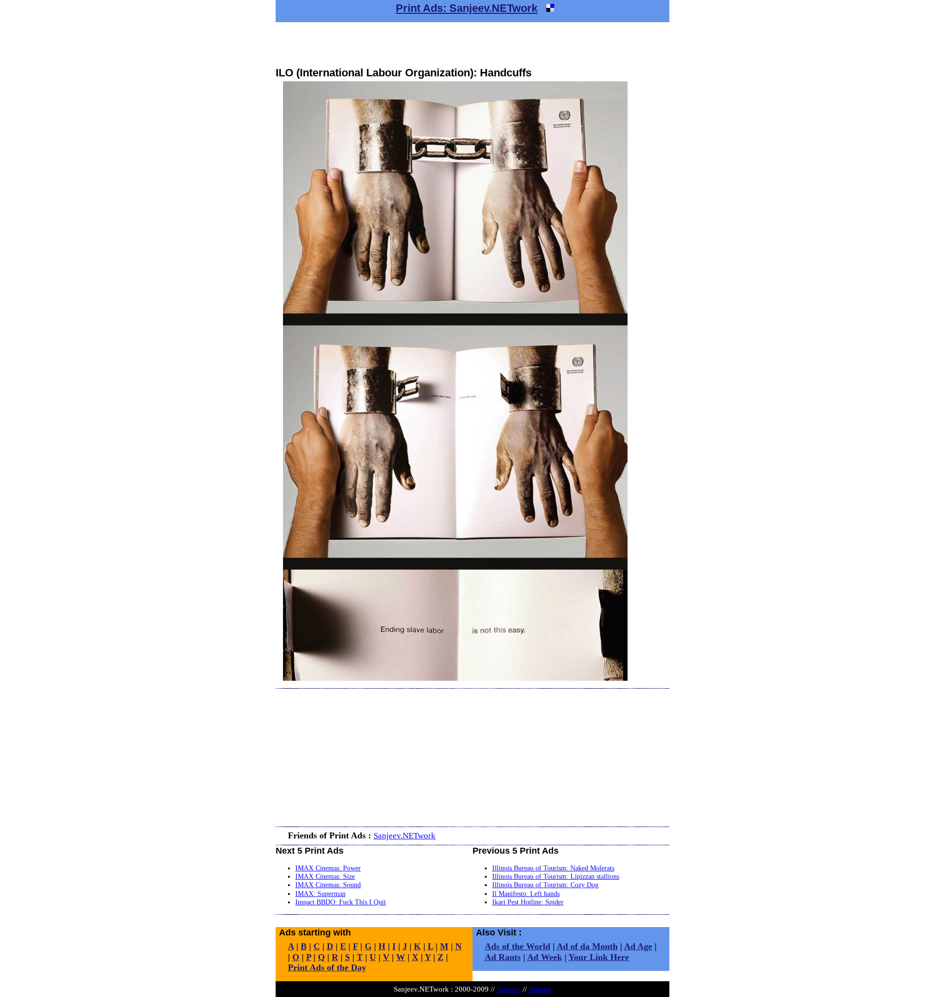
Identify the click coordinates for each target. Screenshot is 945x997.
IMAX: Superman (320, 893)
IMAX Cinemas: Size (325, 876)
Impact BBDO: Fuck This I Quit (340, 902)
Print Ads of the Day (327, 967)
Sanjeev (509, 989)
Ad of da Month (587, 946)
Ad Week (544, 957)
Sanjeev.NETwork (405, 835)
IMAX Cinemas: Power (328, 868)
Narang (540, 989)
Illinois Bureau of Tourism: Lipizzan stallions (555, 876)
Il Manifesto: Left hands (526, 893)
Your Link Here (598, 957)
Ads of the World (517, 946)
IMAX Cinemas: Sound (328, 885)
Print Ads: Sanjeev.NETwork (466, 8)
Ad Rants (503, 957)
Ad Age (638, 946)
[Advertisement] (472, 44)
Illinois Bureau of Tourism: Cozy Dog (545, 885)
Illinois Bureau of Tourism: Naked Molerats (553, 868)
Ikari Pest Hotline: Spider (528, 902)
